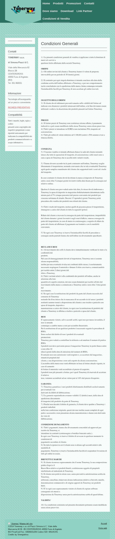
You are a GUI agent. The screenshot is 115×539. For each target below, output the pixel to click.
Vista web (102, 528)
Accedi (104, 523)
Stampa (15, 524)
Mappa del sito (26, 524)
